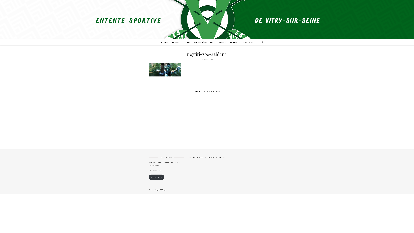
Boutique (248, 42)
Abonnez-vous (156, 177)
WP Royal (163, 190)
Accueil (164, 42)
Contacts (235, 42)
